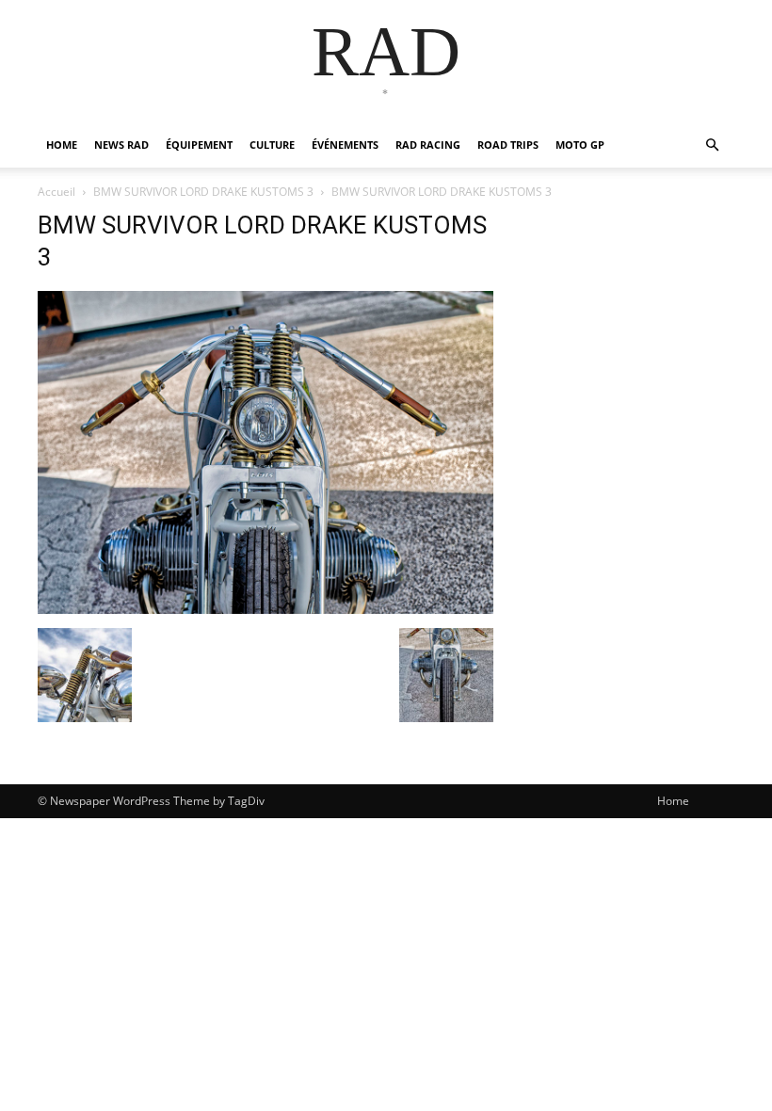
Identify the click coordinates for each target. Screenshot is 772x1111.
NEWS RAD (121, 144)
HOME (61, 144)
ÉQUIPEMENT (199, 144)
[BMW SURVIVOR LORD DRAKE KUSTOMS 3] (265, 609)
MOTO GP (579, 144)
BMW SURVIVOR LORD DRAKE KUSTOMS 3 (203, 192)
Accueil (56, 192)
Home (673, 801)
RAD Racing (427, 144)
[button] (711, 145)
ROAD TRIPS (508, 144)
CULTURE (272, 144)
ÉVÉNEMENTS (345, 144)
